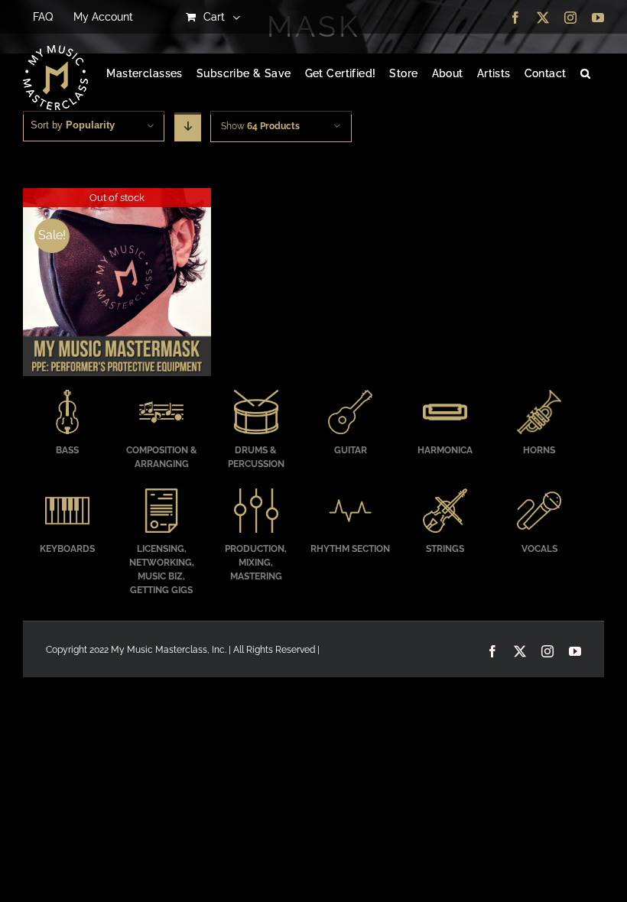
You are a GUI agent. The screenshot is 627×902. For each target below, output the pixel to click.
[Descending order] (188, 127)
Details (117, 283)
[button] (585, 74)
